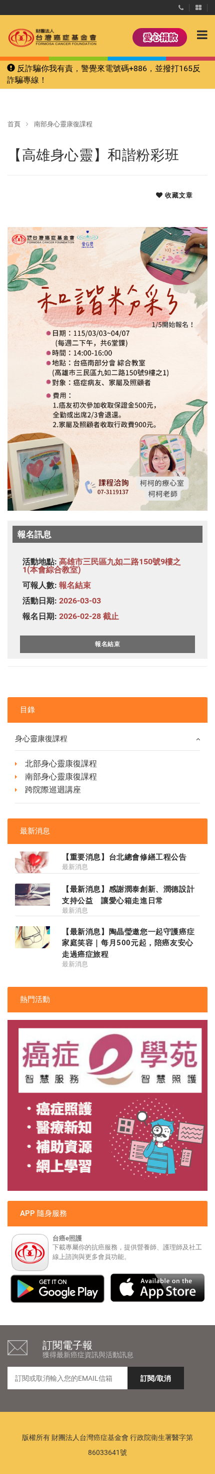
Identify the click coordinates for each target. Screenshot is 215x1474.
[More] (199, 5)
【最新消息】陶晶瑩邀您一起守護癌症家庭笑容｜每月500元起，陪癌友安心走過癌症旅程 (128, 943)
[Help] (181, 5)
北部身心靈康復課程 (61, 763)
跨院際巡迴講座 (53, 789)
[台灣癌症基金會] (43, 38)
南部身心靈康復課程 (63, 124)
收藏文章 (178, 195)
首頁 (14, 124)
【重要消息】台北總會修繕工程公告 (124, 857)
